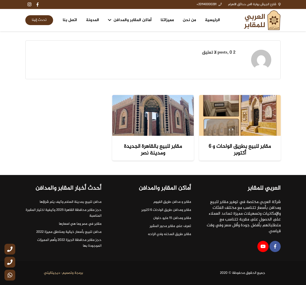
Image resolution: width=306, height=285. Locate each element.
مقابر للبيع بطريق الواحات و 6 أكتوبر (240, 150)
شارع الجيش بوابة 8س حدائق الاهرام (252, 4)
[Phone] (9, 249)
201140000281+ (206, 4)
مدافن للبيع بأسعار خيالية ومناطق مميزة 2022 (68, 232)
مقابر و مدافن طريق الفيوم (172, 202)
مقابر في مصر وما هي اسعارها (80, 224)
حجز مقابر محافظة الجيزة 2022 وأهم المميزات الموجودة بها (69, 243)
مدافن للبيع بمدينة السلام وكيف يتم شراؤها (70, 202)
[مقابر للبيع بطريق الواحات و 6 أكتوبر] (240, 115)
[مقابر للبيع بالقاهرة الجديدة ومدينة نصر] (153, 115)
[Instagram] (29, 4)
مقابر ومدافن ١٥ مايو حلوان (172, 218)
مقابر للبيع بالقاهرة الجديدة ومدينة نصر (153, 150)
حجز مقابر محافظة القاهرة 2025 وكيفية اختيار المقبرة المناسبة (63, 213)
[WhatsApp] (9, 275)
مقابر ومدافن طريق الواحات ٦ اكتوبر (166, 210)
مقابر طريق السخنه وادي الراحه (169, 234)
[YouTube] (263, 246)
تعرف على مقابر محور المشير (170, 226)
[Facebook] (37, 4)
